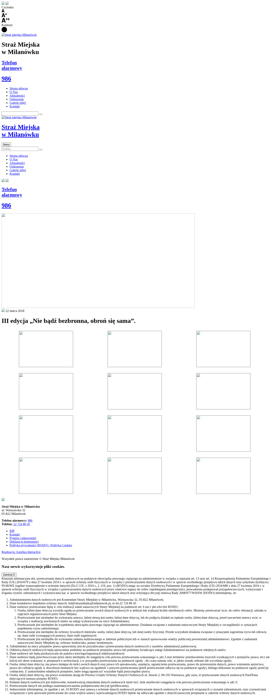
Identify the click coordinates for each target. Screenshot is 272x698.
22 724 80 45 (21, 524)
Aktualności (17, 95)
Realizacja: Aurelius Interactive (21, 552)
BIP (12, 531)
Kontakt (15, 106)
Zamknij (9, 574)
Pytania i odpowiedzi (23, 538)
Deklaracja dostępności (24, 541)
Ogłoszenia (17, 99)
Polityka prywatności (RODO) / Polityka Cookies (41, 545)
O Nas (14, 92)
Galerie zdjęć (18, 102)
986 (30, 520)
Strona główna (19, 88)
